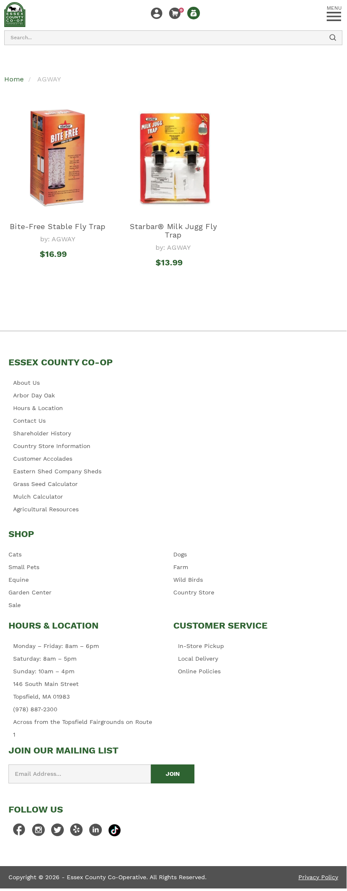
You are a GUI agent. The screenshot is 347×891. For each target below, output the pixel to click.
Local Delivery (198, 658)
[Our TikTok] (114, 830)
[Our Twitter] (57, 832)
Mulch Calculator (38, 496)
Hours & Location (38, 408)
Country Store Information (51, 446)
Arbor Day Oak (34, 395)
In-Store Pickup (201, 646)
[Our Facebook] (19, 832)
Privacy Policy (318, 877)
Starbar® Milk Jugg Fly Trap (173, 230)
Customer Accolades (42, 458)
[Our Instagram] (38, 832)
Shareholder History (42, 433)
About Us (26, 382)
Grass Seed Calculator (45, 484)
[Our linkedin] (95, 832)
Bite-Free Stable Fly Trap (57, 226)
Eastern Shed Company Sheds (57, 471)
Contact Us (29, 420)
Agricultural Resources (46, 509)
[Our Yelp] (76, 832)
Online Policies (199, 671)
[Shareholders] (193, 13)
